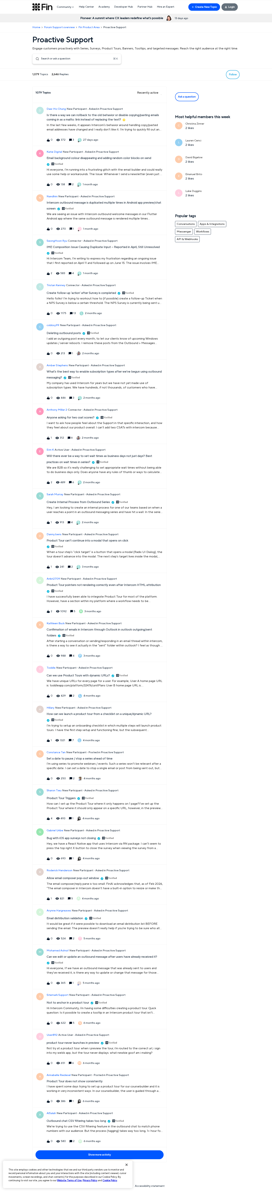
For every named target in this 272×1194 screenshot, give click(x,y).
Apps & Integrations (212, 224)
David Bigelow (193, 157)
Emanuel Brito (193, 174)
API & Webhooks (187, 239)
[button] (204, 7)
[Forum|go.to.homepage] (42, 7)
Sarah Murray (55, 494)
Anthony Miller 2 (57, 410)
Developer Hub (123, 7)
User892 (52, 1035)
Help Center (86, 7)
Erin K (50, 450)
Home (36, 27)
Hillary (50, 708)
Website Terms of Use (69, 1180)
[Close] (126, 1165)
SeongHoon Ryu (57, 241)
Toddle (51, 668)
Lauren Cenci (193, 140)
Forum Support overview (59, 27)
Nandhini (52, 196)
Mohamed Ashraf (58, 950)
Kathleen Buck (56, 623)
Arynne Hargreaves (59, 910)
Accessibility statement (149, 1186)
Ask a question (187, 96)
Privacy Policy (90, 1180)
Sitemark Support (57, 995)
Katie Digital (54, 152)
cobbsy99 (53, 325)
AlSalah (51, 1113)
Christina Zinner (194, 123)
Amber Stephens (57, 365)
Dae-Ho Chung (56, 109)
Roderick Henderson (59, 870)
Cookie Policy (110, 1180)
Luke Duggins (193, 191)
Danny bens (54, 534)
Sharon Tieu (54, 790)
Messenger (184, 231)
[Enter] (35, 59)
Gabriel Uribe (55, 830)
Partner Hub (144, 7)
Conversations (186, 224)
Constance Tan (56, 752)
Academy (104, 7)
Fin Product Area (89, 27)
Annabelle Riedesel (59, 1075)
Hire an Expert (165, 7)
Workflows (202, 231)
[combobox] (76, 59)
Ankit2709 (53, 579)
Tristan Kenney (56, 285)
